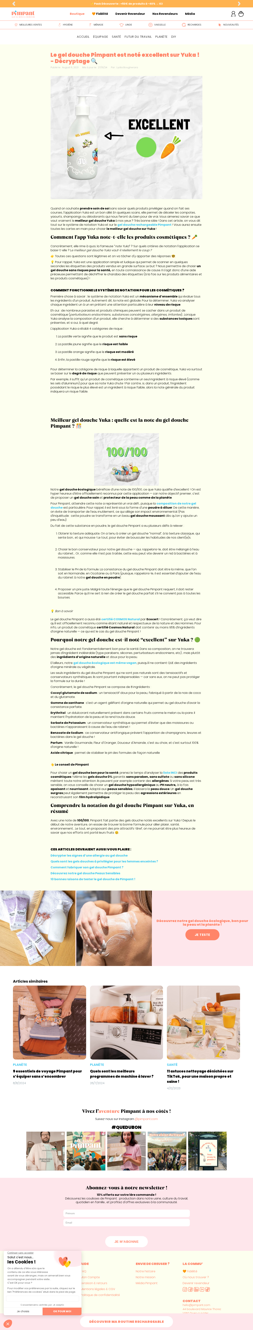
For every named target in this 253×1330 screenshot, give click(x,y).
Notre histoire (145, 1271)
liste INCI (170, 773)
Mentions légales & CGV (98, 1289)
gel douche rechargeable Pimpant (144, 225)
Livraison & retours (94, 1283)
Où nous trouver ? (196, 1277)
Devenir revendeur (196, 1283)
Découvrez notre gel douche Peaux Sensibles (85, 873)
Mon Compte (90, 1277)
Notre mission (145, 1277)
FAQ (83, 1271)
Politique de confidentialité (100, 1295)
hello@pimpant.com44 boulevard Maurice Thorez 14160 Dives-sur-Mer (202, 1309)
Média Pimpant (147, 1283)
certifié (120, 619)
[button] (13, 3)
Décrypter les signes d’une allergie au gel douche (89, 855)
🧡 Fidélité (190, 1271)
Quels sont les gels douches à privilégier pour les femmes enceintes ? (104, 861)
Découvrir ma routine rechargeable (126, 1321)
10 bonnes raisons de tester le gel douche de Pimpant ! (93, 879)
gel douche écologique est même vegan (105, 663)
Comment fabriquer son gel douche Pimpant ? (87, 867)
